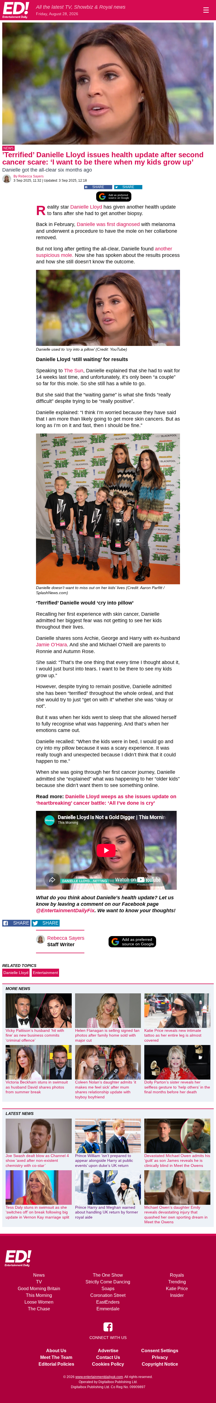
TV (39, 1281)
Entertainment (45, 972)
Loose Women (38, 1302)
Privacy (160, 1357)
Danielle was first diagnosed (108, 224)
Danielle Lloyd (86, 207)
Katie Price (177, 1288)
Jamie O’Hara (51, 644)
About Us (56, 1350)
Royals (177, 1275)
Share (98, 187)
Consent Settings (159, 1350)
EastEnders (108, 1302)
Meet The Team (56, 1357)
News (8, 148)
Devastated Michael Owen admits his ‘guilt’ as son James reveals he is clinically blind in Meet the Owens (177, 1160)
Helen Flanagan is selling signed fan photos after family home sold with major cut (107, 1035)
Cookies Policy (108, 1364)
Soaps (108, 1288)
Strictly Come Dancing (108, 1281)
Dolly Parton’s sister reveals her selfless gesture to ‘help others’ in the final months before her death (177, 1087)
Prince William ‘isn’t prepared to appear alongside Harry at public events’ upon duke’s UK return (104, 1160)
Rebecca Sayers (31, 176)
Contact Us (108, 1357)
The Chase (39, 1308)
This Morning (39, 1295)
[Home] (15, 10)
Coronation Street (107, 1295)
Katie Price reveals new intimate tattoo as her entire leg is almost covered (172, 1035)
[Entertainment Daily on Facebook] (108, 1326)
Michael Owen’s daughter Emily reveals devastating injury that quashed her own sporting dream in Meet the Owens (176, 1214)
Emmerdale (108, 1308)
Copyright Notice (160, 1364)
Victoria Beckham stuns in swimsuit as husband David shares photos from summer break (37, 1087)
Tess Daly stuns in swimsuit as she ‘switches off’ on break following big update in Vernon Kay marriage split (37, 1212)
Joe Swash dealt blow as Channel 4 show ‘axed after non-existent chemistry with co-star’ (37, 1160)
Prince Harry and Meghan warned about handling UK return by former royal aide (106, 1212)
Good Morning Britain (39, 1288)
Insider (177, 1295)
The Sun (73, 370)
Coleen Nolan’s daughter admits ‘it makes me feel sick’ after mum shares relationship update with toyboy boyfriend (105, 1089)
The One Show (108, 1275)
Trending (177, 1281)
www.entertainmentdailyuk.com (99, 1377)
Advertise (108, 1350)
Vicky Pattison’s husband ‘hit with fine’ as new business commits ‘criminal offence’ (35, 1035)
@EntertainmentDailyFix (65, 910)
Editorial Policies (56, 1364)
